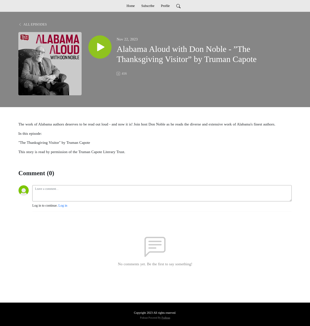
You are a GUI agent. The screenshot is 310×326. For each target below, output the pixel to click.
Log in (62, 205)
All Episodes (35, 24)
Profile (165, 6)
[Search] (178, 6)
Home (131, 6)
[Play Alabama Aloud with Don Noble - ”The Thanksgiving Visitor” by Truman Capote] (100, 47)
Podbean (166, 317)
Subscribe (147, 6)
